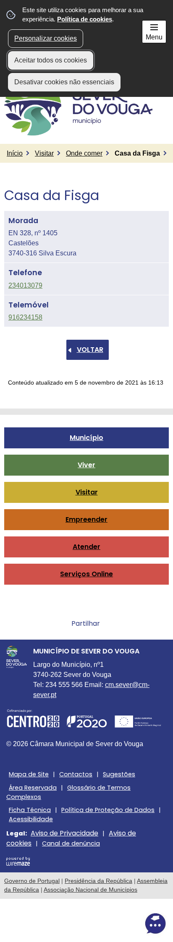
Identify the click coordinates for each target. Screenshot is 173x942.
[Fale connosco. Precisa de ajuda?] (86, 923)
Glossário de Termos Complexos (68, 792)
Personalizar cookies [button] (45, 38)
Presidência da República (98, 880)
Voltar (90, 349)
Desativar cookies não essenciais (64, 82)
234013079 (25, 285)
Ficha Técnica (30, 810)
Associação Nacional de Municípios (90, 889)
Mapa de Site (29, 774)
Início (15, 153)
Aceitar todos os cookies (50, 60)
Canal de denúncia (71, 843)
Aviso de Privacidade (64, 833)
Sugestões (119, 774)
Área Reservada (33, 787)
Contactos (75, 774)
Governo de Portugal (32, 880)
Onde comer (84, 153)
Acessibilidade (31, 819)
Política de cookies (84, 19)
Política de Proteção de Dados (108, 810)
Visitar (44, 153)
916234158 (25, 317)
